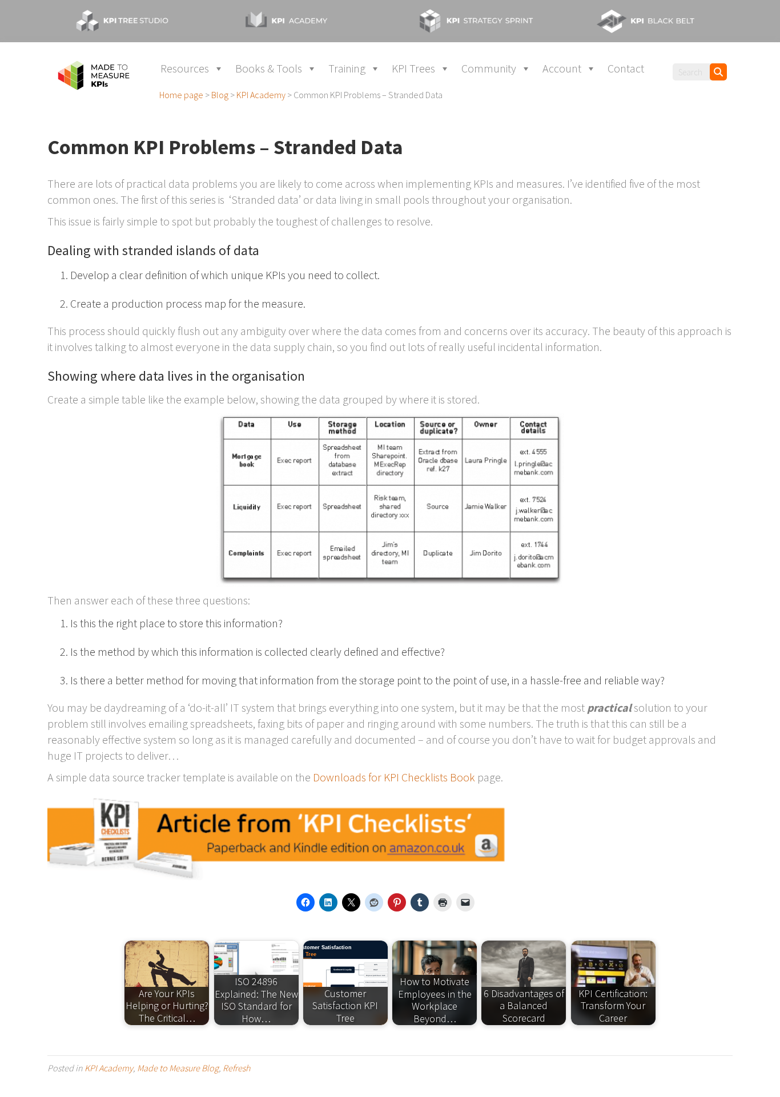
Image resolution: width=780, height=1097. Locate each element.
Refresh (236, 1068)
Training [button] (346, 68)
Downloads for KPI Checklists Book (394, 777)
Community (488, 68)
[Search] (718, 71)
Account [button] (561, 68)
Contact (626, 68)
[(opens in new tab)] (133, 20)
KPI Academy (109, 1068)
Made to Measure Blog (178, 1068)
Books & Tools (268, 68)
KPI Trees (413, 68)
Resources (184, 68)
